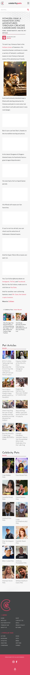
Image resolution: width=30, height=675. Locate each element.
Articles (3, 620)
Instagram (5, 281)
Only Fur (20, 30)
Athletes (4, 640)
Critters (11, 301)
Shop (17, 618)
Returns (18, 627)
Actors (3, 636)
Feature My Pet (6, 622)
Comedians (4, 645)
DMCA (17, 622)
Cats (17, 638)
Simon (9, 38)
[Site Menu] (28, 3)
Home (4, 30)
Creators (4, 643)
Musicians (4, 638)
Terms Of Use (5, 625)
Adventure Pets (12, 30)
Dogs (17, 636)
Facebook (21, 281)
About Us (4, 627)
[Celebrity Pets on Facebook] (16, 661)
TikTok (12, 281)
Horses (18, 645)
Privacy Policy (20, 625)
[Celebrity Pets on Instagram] (13, 661)
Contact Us (19, 620)
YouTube (14, 287)
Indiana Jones (7, 47)
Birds (17, 640)
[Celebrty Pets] (15, 3)
